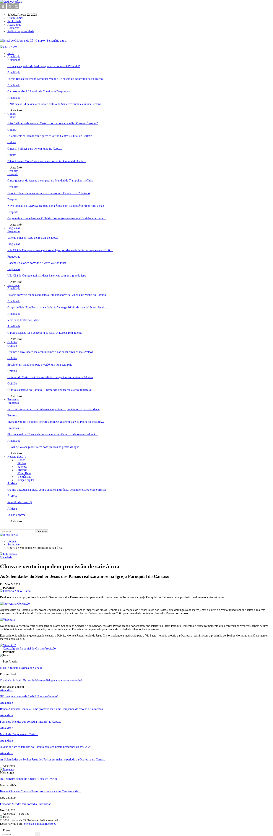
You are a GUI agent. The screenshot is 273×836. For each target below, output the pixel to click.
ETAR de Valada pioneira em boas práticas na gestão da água (43, 447)
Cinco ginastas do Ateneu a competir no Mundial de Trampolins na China (50, 180)
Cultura (11, 113)
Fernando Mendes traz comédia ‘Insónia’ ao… (27, 804)
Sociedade (13, 285)
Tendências (24, 476)
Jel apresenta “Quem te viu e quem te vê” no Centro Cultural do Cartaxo (49, 136)
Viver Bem (24, 473)
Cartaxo (7, 648)
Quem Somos (15, 17)
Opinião (12, 342)
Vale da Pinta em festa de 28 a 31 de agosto (32, 237)
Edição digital (25, 480)
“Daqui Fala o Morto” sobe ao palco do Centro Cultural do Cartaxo (46, 161)
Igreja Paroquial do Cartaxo (28, 648)
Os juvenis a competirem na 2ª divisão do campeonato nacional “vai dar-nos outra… (56, 218)
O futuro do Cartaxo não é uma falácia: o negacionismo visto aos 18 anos (50, 377)
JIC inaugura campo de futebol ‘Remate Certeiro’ (29, 778)
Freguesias (13, 228)
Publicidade (14, 21)
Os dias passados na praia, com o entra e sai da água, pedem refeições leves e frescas (56, 489)
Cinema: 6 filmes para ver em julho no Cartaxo (34, 148)
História (22, 470)
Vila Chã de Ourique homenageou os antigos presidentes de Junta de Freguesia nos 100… (60, 250)
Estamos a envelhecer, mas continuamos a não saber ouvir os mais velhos (50, 352)
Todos (21, 460)
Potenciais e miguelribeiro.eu (39, 823)
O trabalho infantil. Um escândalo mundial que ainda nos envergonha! (41, 680)
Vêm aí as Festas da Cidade (23, 320)
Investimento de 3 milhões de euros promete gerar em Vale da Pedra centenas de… (55, 421)
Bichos (21, 463)
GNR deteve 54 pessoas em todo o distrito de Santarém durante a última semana (54, 104)
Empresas (13, 399)
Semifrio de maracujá (19, 502)
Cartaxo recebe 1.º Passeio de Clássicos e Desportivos (39, 91)
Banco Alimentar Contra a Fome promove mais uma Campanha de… (40, 791)
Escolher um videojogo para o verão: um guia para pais (39, 364)
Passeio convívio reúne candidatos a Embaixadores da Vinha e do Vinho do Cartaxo (56, 294)
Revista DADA (16, 456)
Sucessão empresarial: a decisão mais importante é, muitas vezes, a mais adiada (53, 409)
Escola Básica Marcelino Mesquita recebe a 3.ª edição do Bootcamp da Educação (55, 78)
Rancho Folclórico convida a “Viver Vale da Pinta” (37, 262)
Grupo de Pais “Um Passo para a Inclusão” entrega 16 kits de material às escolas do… (57, 307)
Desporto (12, 170)
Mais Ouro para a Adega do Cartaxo (21, 667)
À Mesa (22, 466)
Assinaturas (14, 24)
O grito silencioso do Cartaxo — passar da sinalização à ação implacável (49, 389)
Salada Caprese (16, 514)
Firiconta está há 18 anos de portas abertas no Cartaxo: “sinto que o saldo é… (52, 434)
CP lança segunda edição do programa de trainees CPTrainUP (43, 66)
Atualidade (13, 56)
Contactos (13, 28)
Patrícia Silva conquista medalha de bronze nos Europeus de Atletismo (48, 193)
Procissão (50, 648)
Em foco (12, 415)
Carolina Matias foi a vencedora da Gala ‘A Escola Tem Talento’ (45, 332)
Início (10, 53)
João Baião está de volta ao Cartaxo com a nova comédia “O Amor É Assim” (52, 123)
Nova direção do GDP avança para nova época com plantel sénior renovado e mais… (57, 205)
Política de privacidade (20, 31)
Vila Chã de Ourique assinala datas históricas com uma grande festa (46, 275)
